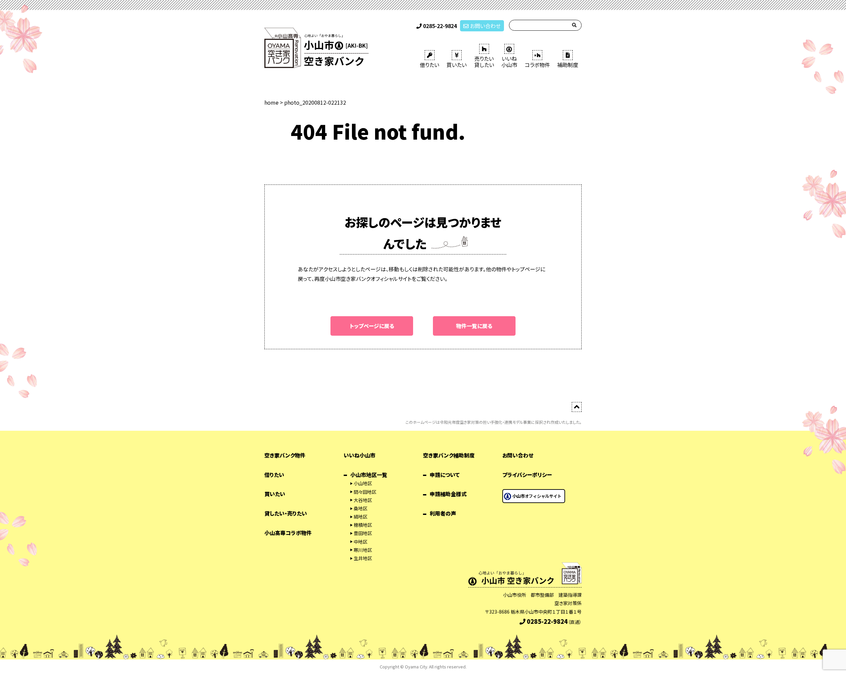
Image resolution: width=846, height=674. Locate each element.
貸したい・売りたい (285, 513)
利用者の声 (443, 513)
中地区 (360, 541)
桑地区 (360, 508)
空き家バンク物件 (284, 455)
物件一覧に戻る (474, 326)
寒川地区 (363, 550)
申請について (445, 475)
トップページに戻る (372, 326)
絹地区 (360, 516)
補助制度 (567, 65)
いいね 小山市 (509, 61)
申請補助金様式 (448, 494)
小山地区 (363, 483)
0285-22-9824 (439, 26)
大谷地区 (363, 500)
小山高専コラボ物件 (288, 533)
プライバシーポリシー (527, 475)
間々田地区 (365, 492)
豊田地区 (363, 533)
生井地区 (363, 558)
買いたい (456, 65)
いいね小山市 (359, 455)
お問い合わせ (485, 26)
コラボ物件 (537, 65)
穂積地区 (363, 525)
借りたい (429, 65)
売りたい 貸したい (484, 61)
